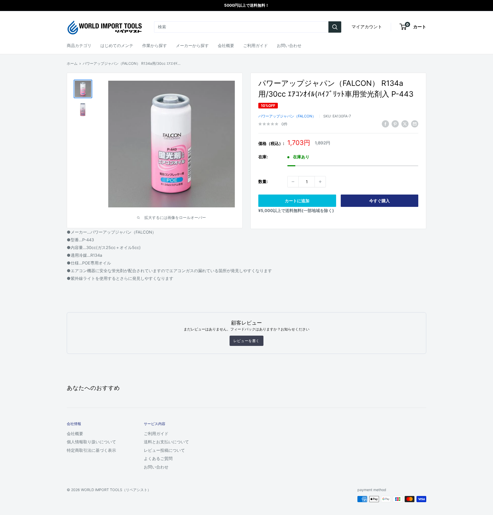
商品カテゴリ (79, 45)
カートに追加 (297, 200)
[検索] (334, 27)
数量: (263, 181)
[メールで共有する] (414, 123)
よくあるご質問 (158, 458)
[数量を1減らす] (293, 181)
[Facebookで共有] (385, 123)
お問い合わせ (289, 45)
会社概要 (226, 45)
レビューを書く (246, 340)
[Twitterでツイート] (405, 123)
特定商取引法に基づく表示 (91, 450)
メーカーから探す (192, 45)
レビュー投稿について (164, 450)
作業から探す (154, 45)
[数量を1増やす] (320, 181)
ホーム (72, 63)
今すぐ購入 (379, 200)
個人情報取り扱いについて (91, 441)
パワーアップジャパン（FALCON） (287, 116)
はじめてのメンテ (116, 45)
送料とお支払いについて (166, 441)
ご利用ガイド (255, 45)
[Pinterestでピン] (395, 123)
